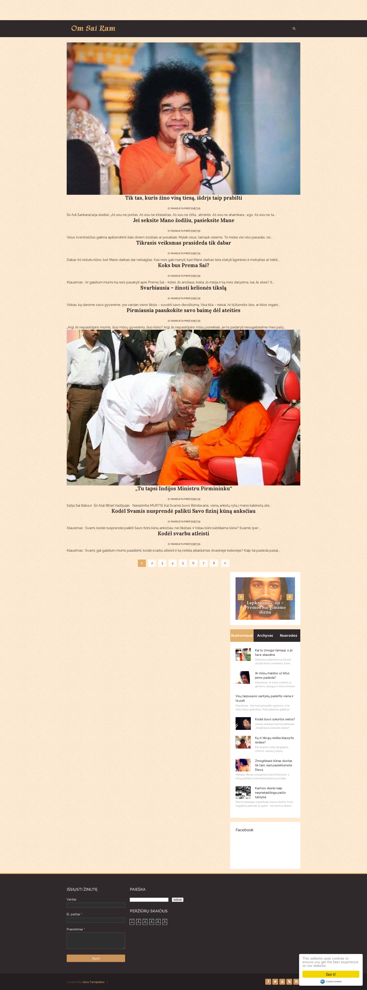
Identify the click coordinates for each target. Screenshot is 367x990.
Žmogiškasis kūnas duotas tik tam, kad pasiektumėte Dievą (273, 765)
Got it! (331, 974)
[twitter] (275, 982)
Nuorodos (288, 636)
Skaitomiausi (242, 636)
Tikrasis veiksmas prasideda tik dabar (183, 243)
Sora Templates (93, 982)
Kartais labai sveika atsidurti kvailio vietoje (265, 610)
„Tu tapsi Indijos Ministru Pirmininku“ (183, 488)
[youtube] (282, 982)
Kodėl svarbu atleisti (183, 533)
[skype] (289, 982)
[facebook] (268, 982)
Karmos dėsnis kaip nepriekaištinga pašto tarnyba (270, 793)
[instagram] (296, 982)
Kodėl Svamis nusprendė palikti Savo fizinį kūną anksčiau (183, 511)
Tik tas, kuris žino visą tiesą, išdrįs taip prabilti (183, 198)
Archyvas (265, 636)
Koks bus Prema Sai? (183, 265)
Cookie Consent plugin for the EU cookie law (331, 981)
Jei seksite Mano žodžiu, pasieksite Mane (183, 220)
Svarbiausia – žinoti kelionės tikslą (183, 288)
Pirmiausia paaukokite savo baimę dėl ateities (183, 310)
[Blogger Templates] (106, 982)
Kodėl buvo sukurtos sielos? (275, 719)
